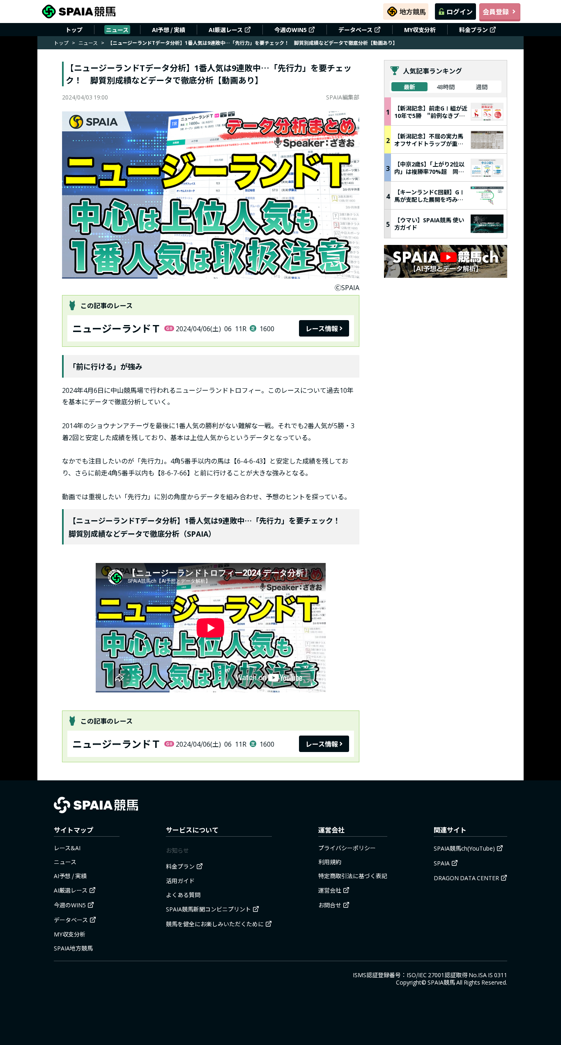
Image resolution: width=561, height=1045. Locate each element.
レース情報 (322, 328)
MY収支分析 (420, 29)
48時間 (446, 87)
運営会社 (329, 890)
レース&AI (67, 848)
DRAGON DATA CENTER (466, 877)
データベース (355, 29)
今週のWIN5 (290, 29)
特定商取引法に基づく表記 (352, 876)
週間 (481, 87)
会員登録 (496, 11)
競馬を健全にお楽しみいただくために (215, 923)
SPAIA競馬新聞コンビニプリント (208, 909)
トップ (74, 29)
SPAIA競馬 (441, 982)
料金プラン (473, 29)
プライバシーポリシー (347, 848)
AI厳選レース (226, 29)
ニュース (117, 29)
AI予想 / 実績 (168, 29)
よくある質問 (183, 894)
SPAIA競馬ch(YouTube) (464, 848)
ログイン (459, 11)
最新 (409, 87)
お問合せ (329, 905)
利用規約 (329, 862)
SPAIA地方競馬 (73, 948)
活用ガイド (180, 881)
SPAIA (442, 863)
